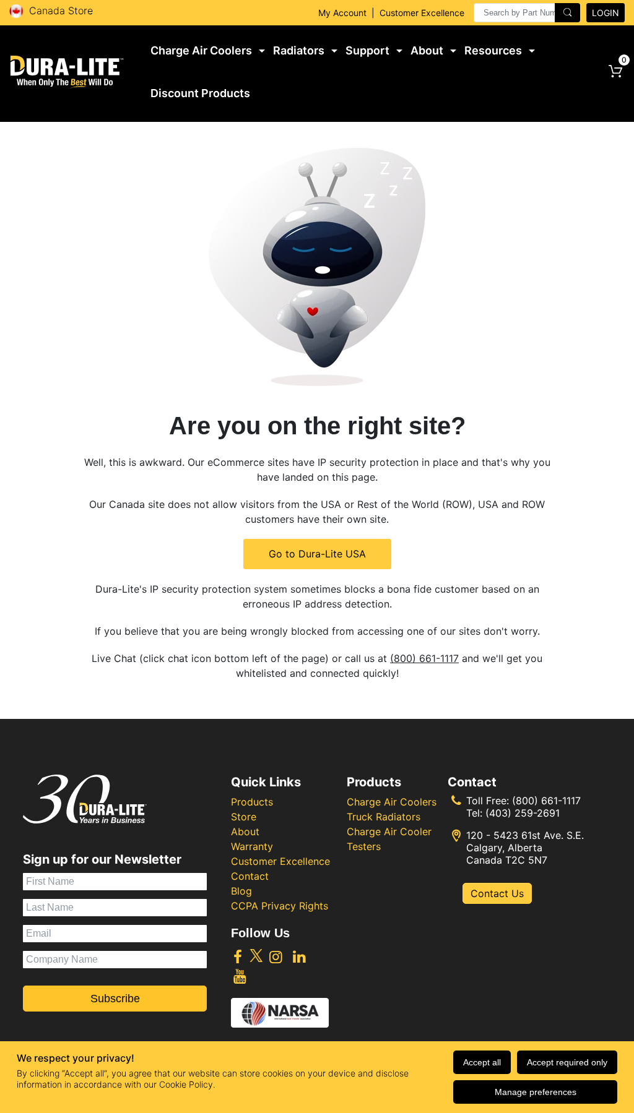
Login (605, 12)
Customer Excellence (422, 12)
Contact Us (497, 893)
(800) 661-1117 (424, 658)
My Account (342, 12)
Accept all (482, 1062)
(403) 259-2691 (522, 813)
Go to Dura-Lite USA (317, 554)
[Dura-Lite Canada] (67, 71)
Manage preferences (535, 1092)
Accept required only (567, 1062)
